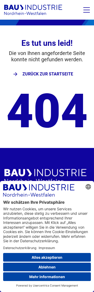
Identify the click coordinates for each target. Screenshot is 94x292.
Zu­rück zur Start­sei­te (47, 73)
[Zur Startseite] (33, 10)
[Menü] (86, 10)
